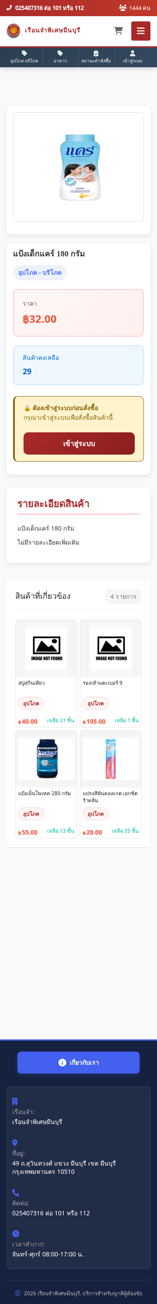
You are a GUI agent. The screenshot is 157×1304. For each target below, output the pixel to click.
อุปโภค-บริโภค (24, 61)
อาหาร (60, 61)
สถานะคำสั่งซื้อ (96, 61)
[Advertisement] (78, 943)
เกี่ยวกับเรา (84, 1062)
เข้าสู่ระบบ (132, 61)
